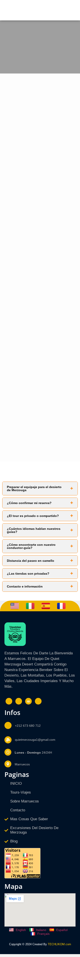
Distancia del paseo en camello (30, 560)
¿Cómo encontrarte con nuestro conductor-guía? (31, 546)
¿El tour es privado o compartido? (33, 516)
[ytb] (38, 701)
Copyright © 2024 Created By (28, 944)
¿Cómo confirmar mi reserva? (29, 503)
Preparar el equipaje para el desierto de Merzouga (34, 488)
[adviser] (28, 701)
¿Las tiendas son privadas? (28, 573)
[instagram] (18, 701)
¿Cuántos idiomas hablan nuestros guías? (33, 530)
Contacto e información (25, 586)
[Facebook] (9, 701)
